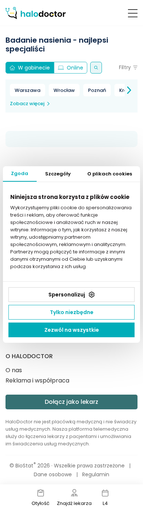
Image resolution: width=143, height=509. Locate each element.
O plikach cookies (109, 173)
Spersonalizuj (66, 294)
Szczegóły (58, 173)
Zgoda (19, 173)
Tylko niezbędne (72, 312)
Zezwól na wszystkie (71, 330)
